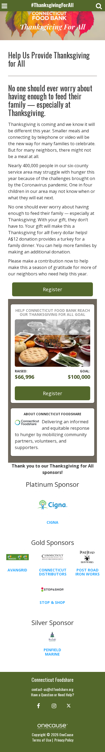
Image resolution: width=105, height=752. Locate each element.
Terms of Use (41, 740)
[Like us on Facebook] (38, 705)
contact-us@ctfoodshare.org (53, 689)
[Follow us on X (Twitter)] (69, 705)
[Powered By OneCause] (52, 726)
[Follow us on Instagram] (52, 705)
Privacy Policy (63, 740)
